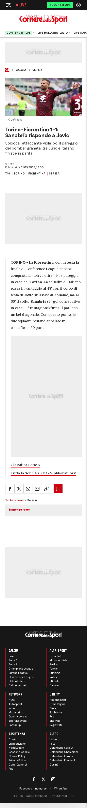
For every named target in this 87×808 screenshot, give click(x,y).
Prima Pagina (58, 704)
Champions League (21, 668)
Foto (52, 743)
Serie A (37, 70)
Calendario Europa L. (63, 756)
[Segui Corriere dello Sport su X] (43, 779)
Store (53, 708)
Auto (12, 700)
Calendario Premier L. (63, 760)
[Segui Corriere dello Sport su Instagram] (53, 779)
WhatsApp (61, 788)
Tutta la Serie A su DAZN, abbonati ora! (43, 473)
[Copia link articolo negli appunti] (46, 488)
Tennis (54, 668)
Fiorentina (37, 173)
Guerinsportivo (18, 716)
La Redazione (17, 743)
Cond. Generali (18, 764)
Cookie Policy (17, 756)
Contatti (14, 739)
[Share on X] (19, 488)
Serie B (13, 664)
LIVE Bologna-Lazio (52, 32)
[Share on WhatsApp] (28, 488)
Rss (52, 716)
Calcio (21, 70)
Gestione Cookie (19, 752)
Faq (11, 768)
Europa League (18, 673)
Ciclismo (55, 685)
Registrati (56, 725)
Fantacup (15, 725)
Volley (53, 677)
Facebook (25, 788)
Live (22, 5)
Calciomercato (18, 685)
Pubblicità (56, 712)
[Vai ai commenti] (58, 488)
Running (55, 673)
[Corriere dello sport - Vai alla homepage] (43, 19)
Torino (19, 173)
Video (53, 739)
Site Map (55, 720)
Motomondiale (59, 660)
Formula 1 (55, 656)
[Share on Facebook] (9, 488)
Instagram (41, 788)
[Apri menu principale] (8, 5)
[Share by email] (37, 488)
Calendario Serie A (61, 747)
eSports (54, 681)
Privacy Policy (17, 760)
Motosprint (15, 712)
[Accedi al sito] (79, 5)
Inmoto (13, 708)
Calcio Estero (17, 681)
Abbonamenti (58, 700)
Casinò (54, 764)
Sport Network (18, 720)
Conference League (21, 677)
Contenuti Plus (18, 32)
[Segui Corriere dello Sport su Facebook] (33, 779)
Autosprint (15, 704)
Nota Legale (16, 747)
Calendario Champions (64, 752)
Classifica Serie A (25, 464)
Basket (54, 664)
